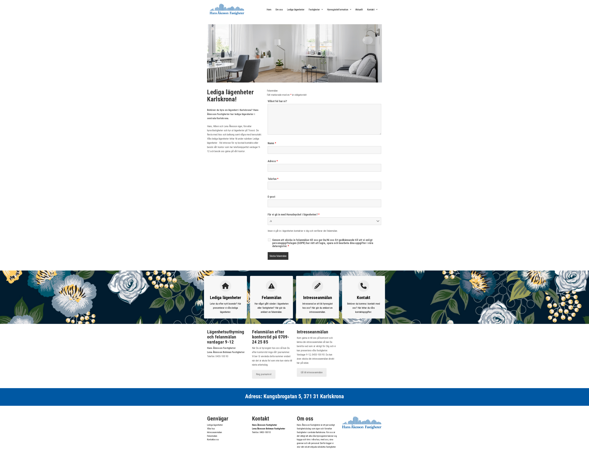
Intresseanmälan (317, 297)
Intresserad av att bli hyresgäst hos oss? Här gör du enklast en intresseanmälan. (317, 307)
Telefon (273, 178)
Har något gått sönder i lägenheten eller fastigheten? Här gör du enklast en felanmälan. (271, 307)
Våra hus (211, 428)
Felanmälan (271, 297)
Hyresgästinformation (337, 9)
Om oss (279, 9)
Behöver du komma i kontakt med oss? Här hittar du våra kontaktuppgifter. (363, 307)
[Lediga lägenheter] (225, 286)
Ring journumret (263, 374)
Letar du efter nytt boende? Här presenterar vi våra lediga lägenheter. (225, 307)
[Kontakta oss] (363, 286)
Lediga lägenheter (296, 9)
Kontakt (371, 9)
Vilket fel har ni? (277, 101)
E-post (271, 196)
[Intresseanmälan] (271, 286)
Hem (269, 9)
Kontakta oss (213, 439)
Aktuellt (359, 9)
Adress (273, 161)
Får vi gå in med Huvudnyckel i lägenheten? (294, 214)
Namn (272, 143)
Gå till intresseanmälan (312, 372)
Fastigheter (314, 9)
